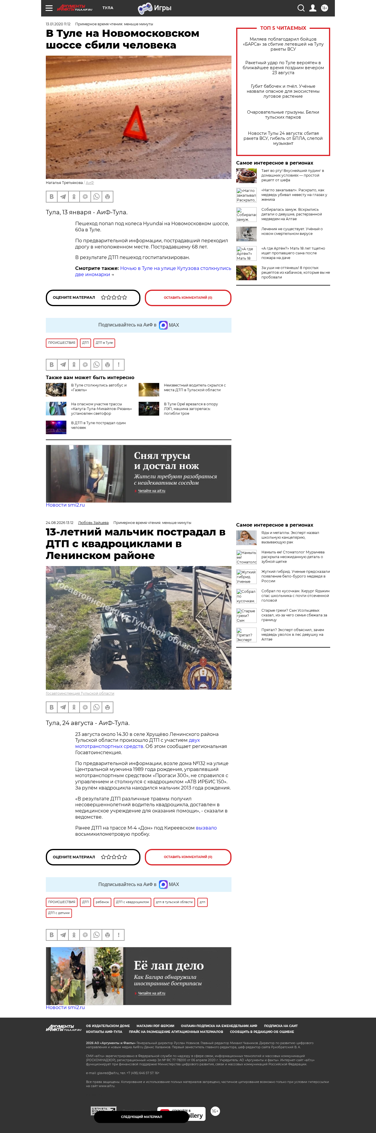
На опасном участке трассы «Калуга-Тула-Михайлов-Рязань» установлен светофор (101, 409)
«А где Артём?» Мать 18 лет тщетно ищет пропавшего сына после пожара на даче (293, 253)
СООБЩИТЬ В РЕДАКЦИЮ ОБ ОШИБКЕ (262, 1032)
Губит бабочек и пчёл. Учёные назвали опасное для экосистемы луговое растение (283, 91)
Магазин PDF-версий (155, 1026)
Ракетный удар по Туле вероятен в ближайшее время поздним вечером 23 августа (283, 67)
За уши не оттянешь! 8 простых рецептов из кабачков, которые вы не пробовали (295, 272)
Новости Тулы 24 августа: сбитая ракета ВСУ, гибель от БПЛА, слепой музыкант (283, 138)
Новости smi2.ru (65, 505)
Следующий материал (141, 1117)
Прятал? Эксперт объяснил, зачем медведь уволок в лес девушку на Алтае (292, 634)
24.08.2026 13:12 (59, 522)
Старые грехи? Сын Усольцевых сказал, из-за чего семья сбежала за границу (294, 615)
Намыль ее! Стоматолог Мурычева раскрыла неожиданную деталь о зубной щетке (293, 557)
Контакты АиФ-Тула (104, 1032)
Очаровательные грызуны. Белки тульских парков (283, 115)
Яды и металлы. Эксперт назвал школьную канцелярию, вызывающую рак (290, 537)
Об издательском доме (108, 1026)
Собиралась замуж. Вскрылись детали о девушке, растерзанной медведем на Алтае (291, 214)
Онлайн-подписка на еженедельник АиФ (219, 1026)
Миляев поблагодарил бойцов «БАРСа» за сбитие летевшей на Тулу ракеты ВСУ (283, 44)
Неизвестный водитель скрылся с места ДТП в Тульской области (195, 387)
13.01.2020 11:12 (58, 24)
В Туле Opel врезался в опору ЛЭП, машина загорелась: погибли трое (191, 409)
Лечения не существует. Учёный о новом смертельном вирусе (292, 231)
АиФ (90, 182)
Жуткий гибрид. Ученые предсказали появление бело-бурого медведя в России (295, 576)
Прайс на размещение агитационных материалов (176, 1032)
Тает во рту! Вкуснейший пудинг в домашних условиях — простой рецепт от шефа (292, 175)
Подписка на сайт (281, 1026)
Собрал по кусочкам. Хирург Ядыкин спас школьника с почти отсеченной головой (295, 596)
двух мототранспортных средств (137, 743)
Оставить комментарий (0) (188, 298)
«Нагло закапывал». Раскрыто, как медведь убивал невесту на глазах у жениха (294, 195)
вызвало (206, 828)
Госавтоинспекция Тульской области (80, 693)
